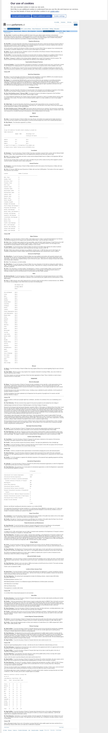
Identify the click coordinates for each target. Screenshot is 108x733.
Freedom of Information (22, 730)
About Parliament (36, 28)
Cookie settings (59, 16)
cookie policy (54, 11)
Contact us (75, 22)
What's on (24, 31)
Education (56, 28)
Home (5, 28)
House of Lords (17, 31)
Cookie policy (52, 730)
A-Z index (5, 730)
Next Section (6, 727)
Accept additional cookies (21, 16)
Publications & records (49, 31)
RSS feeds (69, 22)
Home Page (61, 32)
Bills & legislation (32, 31)
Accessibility (56, 22)
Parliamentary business (14, 28)
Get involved (45, 28)
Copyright (41, 730)
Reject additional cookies (42, 16)
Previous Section (7, 32)
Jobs (29, 730)
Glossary (10, 730)
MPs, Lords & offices (26, 28)
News (64, 31)
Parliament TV (58, 31)
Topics (68, 31)
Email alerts (63, 22)
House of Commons (8, 31)
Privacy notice (46, 730)
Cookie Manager (58, 730)
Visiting (51, 28)
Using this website (34, 730)
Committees (39, 31)
